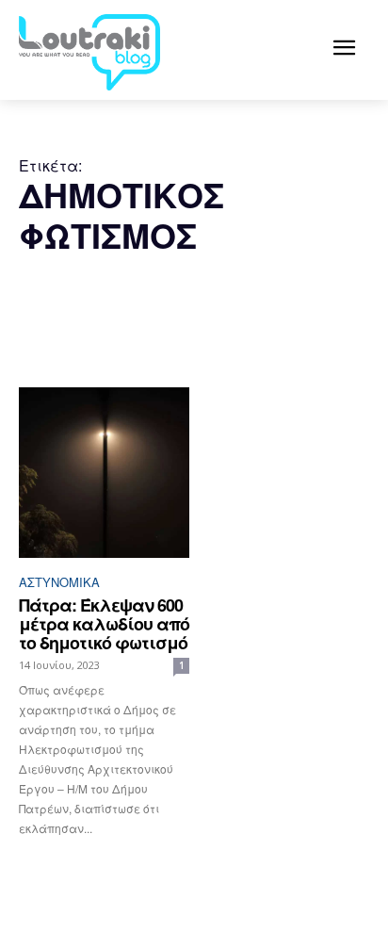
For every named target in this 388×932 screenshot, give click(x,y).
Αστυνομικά (59, 582)
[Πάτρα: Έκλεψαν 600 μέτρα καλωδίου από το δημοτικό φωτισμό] (104, 472)
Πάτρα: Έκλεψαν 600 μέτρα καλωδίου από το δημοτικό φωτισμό (104, 624)
